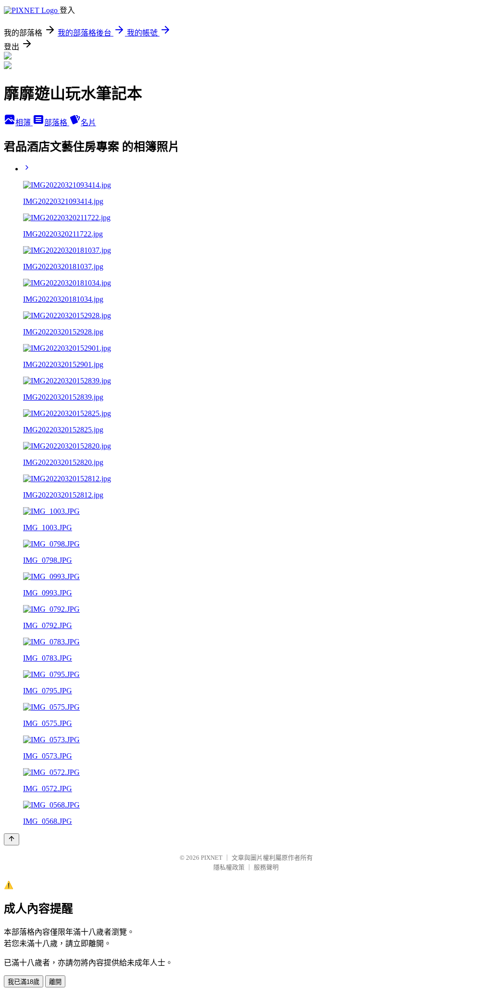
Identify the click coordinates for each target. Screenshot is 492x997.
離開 (55, 981)
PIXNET (211, 857)
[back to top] (11, 839)
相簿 (24, 123)
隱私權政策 (229, 867)
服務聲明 (266, 867)
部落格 (56, 123)
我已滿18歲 (23, 981)
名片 (88, 123)
